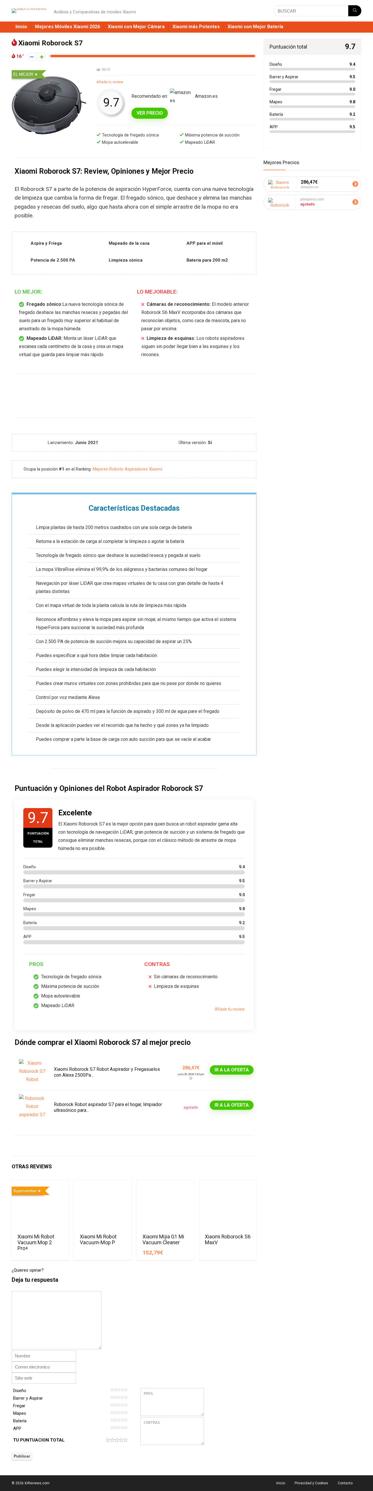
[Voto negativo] (32, 57)
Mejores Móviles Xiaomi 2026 (67, 26)
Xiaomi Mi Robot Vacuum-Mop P (98, 1239)
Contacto (345, 1483)
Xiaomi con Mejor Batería (255, 26)
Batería (20, 1420)
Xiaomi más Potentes (196, 26)
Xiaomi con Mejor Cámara (136, 26)
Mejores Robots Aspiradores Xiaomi (127, 469)
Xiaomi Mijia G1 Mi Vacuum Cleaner (163, 1239)
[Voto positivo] (42, 57)
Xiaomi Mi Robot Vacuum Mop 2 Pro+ (35, 1242)
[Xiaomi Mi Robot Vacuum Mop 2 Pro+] (40, 1206)
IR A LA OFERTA (231, 1070)
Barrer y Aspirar (28, 1398)
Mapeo (19, 1413)
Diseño (19, 1390)
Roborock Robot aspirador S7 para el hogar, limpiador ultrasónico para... (108, 1107)
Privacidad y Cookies (311, 1483)
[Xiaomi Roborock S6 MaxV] (227, 1206)
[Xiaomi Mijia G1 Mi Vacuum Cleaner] (165, 1206)
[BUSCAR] (354, 10)
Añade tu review (109, 82)
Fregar (19, 1405)
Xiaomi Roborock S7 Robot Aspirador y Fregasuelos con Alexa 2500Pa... (107, 1072)
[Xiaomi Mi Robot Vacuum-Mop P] (102, 1206)
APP (17, 1428)
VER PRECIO (150, 113)
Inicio (21, 26)
